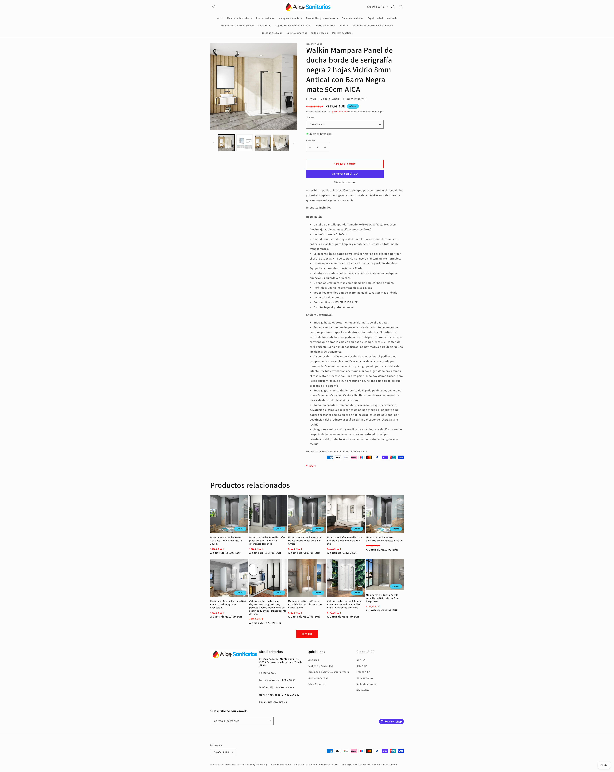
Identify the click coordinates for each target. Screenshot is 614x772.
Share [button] (312, 465)
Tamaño (310, 117)
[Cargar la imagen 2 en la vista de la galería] (244, 142)
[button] (214, 6)
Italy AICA (361, 665)
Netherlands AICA (366, 683)
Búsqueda (313, 659)
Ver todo (307, 633)
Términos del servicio (328, 764)
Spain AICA (362, 689)
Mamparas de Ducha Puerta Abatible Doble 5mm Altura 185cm (226, 540)
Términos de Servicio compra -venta (328, 671)
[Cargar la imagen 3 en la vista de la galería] (263, 142)
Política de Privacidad (320, 665)
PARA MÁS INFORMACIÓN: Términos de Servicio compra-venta (336, 452)
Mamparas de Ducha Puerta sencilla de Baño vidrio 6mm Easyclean (382, 598)
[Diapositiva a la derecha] (293, 142)
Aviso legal (346, 764)
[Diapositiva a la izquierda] (213, 142)
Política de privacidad (304, 764)
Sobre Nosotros (316, 683)
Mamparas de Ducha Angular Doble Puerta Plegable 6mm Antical (305, 540)
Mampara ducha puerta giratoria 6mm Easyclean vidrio (384, 539)
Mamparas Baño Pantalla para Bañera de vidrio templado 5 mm (344, 540)
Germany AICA (364, 677)
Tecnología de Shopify (256, 764)
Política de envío (363, 764)
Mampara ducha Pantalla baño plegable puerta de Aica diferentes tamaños (267, 540)
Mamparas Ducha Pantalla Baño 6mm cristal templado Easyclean (228, 604)
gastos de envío (340, 111)
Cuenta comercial (318, 677)
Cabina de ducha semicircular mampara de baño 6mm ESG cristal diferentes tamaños (344, 604)
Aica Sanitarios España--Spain (232, 764)
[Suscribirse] (269, 721)
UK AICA (361, 659)
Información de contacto (386, 764)
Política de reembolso (281, 764)
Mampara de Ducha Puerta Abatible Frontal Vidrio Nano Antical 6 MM (305, 604)
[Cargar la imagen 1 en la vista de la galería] (226, 142)
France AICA (363, 671)
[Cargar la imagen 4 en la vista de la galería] (281, 142)
